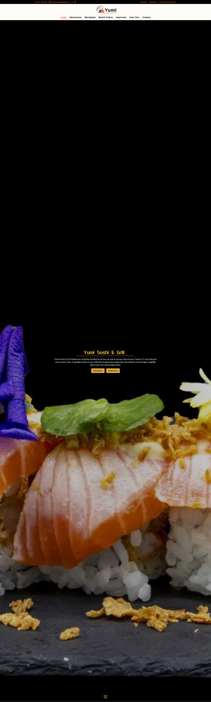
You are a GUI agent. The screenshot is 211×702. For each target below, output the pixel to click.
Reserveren (153, 2)
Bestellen (144, 2)
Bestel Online (106, 17)
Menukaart (90, 17)
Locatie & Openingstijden (167, 2)
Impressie (121, 17)
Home (64, 17)
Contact (146, 17)
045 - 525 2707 (42, 2)
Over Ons (134, 17)
